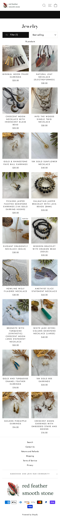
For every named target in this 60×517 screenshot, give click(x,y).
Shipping (30, 456)
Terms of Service (30, 460)
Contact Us (30, 446)
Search (30, 442)
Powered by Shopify (30, 514)
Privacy (30, 465)
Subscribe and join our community (30, 474)
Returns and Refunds (30, 451)
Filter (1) (13, 34)
